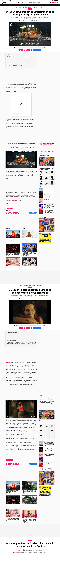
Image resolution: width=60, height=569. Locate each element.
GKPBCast (34, 2)
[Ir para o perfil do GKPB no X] (57, 0)
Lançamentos (30, 2)
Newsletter (8, 0)
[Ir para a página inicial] (4, 2)
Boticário (8, 362)
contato (14, 0)
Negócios (23, 2)
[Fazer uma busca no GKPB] (51, 2)
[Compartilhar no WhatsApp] (22, 50)
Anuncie (11, 0)
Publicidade (19, 2)
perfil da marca (21, 451)
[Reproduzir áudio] (14, 47)
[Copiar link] (20, 50)
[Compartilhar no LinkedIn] (24, 50)
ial (16, 200)
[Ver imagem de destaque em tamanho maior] (30, 33)
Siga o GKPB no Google (38, 49)
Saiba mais (40, 153)
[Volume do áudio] (42, 47)
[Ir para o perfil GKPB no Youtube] (55, 0)
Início (16, 2)
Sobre (2, 0)
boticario (8, 456)
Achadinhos (38, 2)
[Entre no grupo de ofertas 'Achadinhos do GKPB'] (45, 238)
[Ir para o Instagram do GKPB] (52, 0)
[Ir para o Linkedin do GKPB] (54, 0)
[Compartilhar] (32, 50)
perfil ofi (13, 200)
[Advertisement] (21, 75)
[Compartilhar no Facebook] (29, 50)
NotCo (7, 83)
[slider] (28, 325)
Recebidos (5, 0)
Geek (26, 2)
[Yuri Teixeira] (19, 20)
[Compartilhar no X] (27, 50)
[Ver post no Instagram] (41, 221)
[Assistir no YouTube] (46, 161)
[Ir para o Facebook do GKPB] (56, 0)
